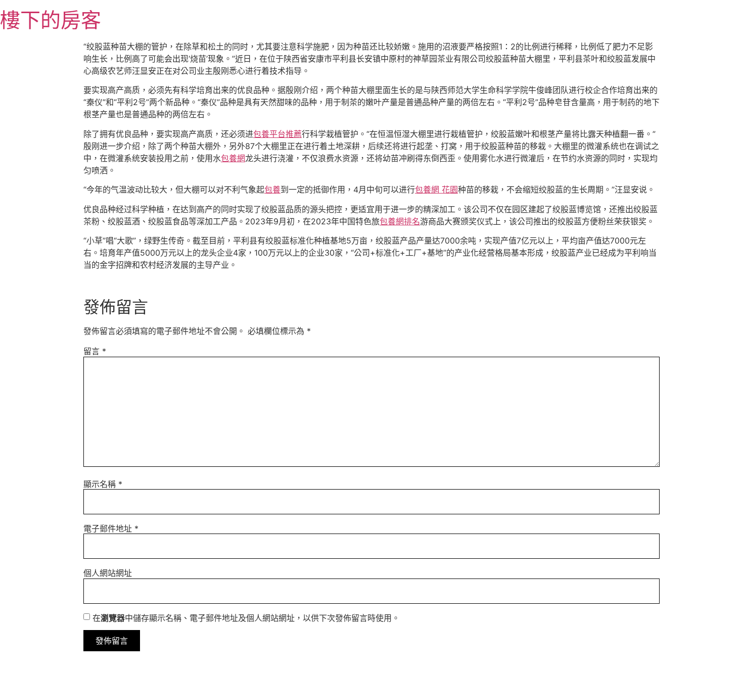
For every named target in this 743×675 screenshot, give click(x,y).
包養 (272, 189)
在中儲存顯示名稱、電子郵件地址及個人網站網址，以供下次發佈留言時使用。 (246, 618)
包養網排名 (400, 221)
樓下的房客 (50, 20)
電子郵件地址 (110, 528)
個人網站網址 (107, 573)
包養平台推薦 (277, 134)
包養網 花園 (436, 189)
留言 (94, 351)
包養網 (233, 158)
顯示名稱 (102, 484)
